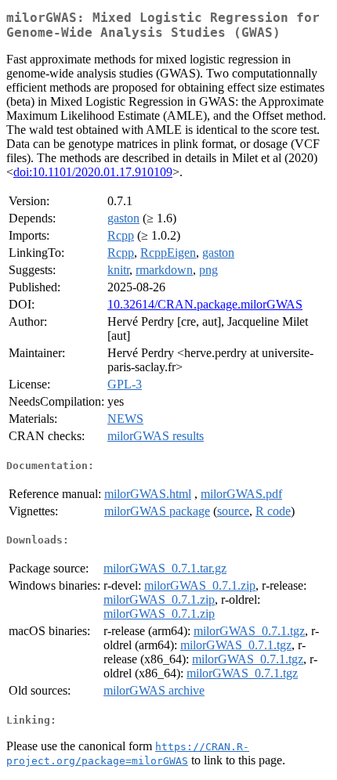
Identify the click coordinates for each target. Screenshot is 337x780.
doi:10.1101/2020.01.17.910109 (92, 172)
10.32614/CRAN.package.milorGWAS (205, 304)
